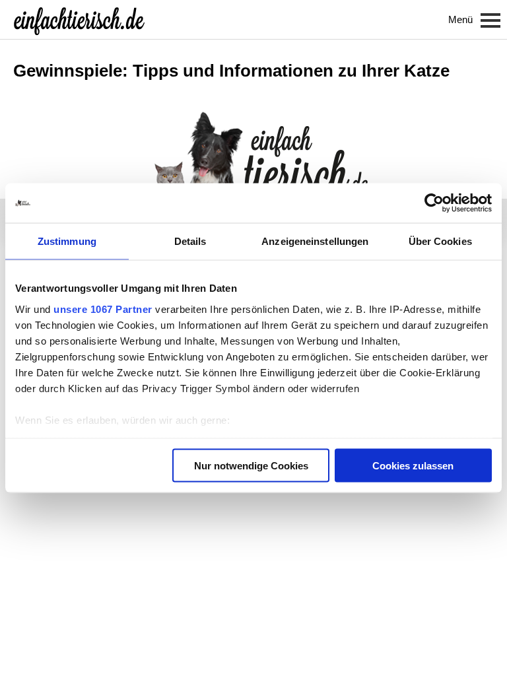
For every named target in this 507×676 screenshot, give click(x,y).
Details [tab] (190, 241)
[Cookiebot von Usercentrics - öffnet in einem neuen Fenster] (434, 203)
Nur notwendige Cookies (251, 465)
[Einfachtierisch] (79, 19)
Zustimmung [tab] (67, 241)
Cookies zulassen (413, 465)
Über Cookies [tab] (440, 241)
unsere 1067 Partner (102, 308)
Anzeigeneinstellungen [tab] (314, 241)
